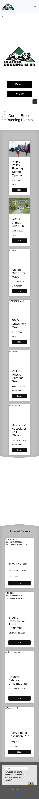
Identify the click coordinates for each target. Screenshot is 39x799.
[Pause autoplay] (34, 101)
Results (19, 790)
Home (13, 790)
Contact (25, 790)
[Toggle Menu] (35, 6)
